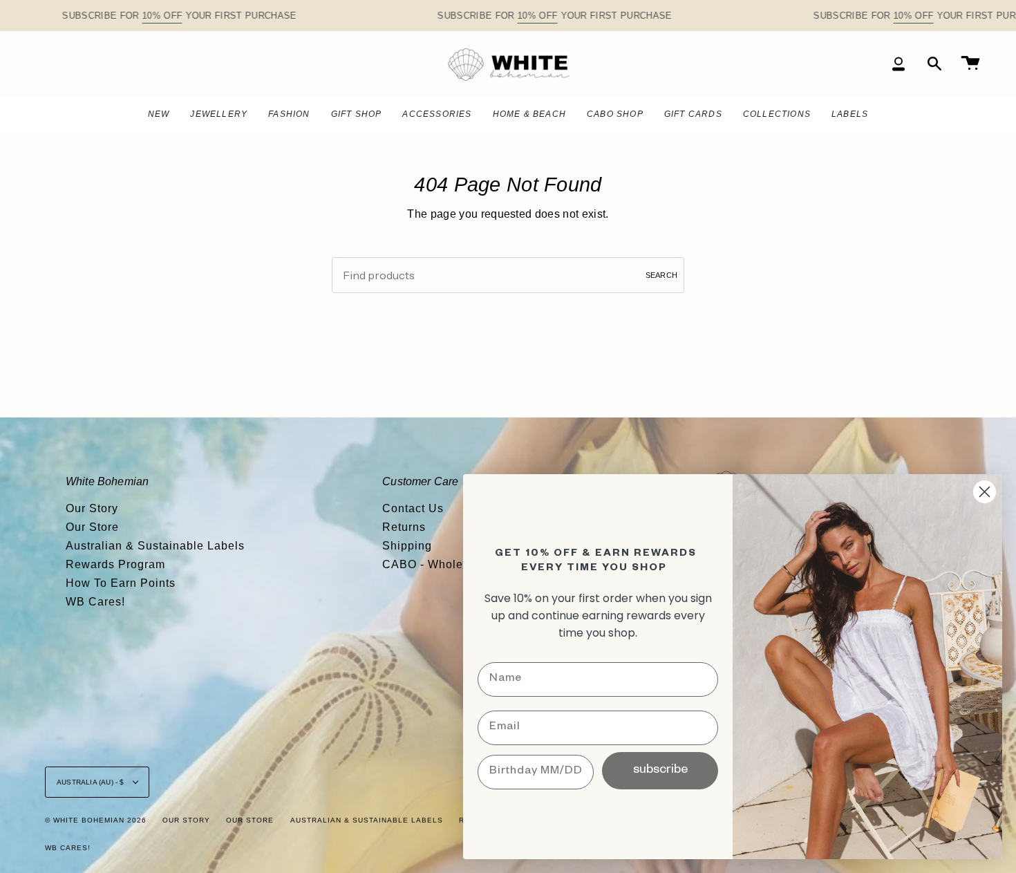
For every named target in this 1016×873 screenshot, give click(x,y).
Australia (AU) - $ (91, 782)
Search (661, 275)
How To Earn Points (121, 583)
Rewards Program (115, 564)
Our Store (92, 527)
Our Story (92, 508)
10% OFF (162, 15)
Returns (404, 527)
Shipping (407, 546)
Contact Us (413, 508)
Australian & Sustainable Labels (155, 546)
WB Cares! (95, 602)
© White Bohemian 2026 (96, 820)
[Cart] (970, 64)
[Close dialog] (984, 492)
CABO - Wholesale (434, 564)
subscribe (660, 771)
